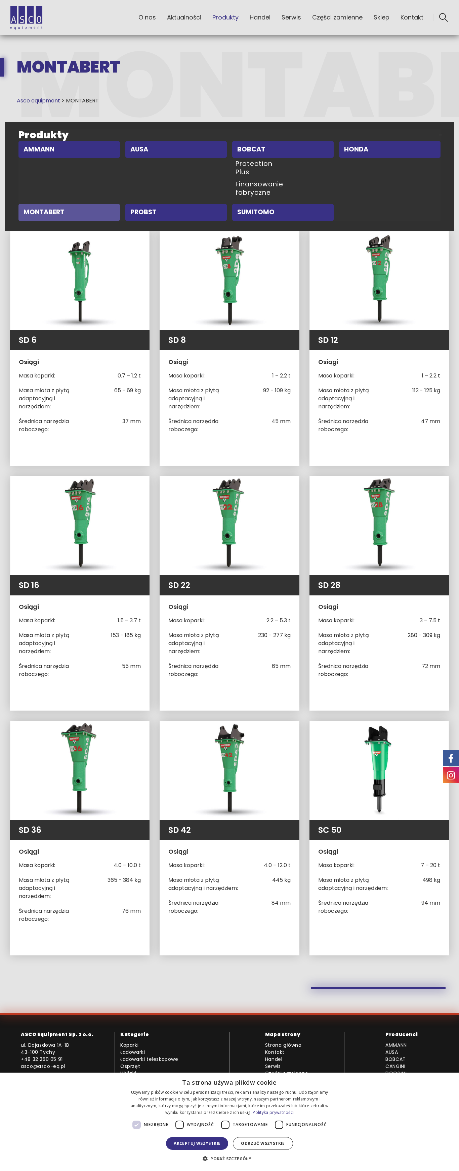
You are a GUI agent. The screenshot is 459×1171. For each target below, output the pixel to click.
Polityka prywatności (273, 1112)
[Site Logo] (26, 18)
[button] (444, 17)
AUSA (139, 149)
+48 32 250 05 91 (42, 1059)
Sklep (381, 17)
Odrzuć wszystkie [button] (263, 1143)
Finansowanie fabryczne (259, 188)
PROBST (143, 212)
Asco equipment (38, 100)
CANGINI (395, 1066)
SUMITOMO (256, 212)
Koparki (129, 1045)
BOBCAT (251, 149)
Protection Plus (254, 168)
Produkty (225, 17)
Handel (260, 17)
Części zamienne (337, 17)
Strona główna (283, 1045)
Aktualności (184, 17)
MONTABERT (44, 212)
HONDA (356, 149)
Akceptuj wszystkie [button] (197, 1143)
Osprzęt (130, 1066)
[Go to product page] (79, 280)
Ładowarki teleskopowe (149, 1059)
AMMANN (39, 149)
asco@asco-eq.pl (43, 1066)
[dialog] (229, 1122)
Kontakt (412, 17)
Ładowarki (132, 1052)
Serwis (291, 17)
